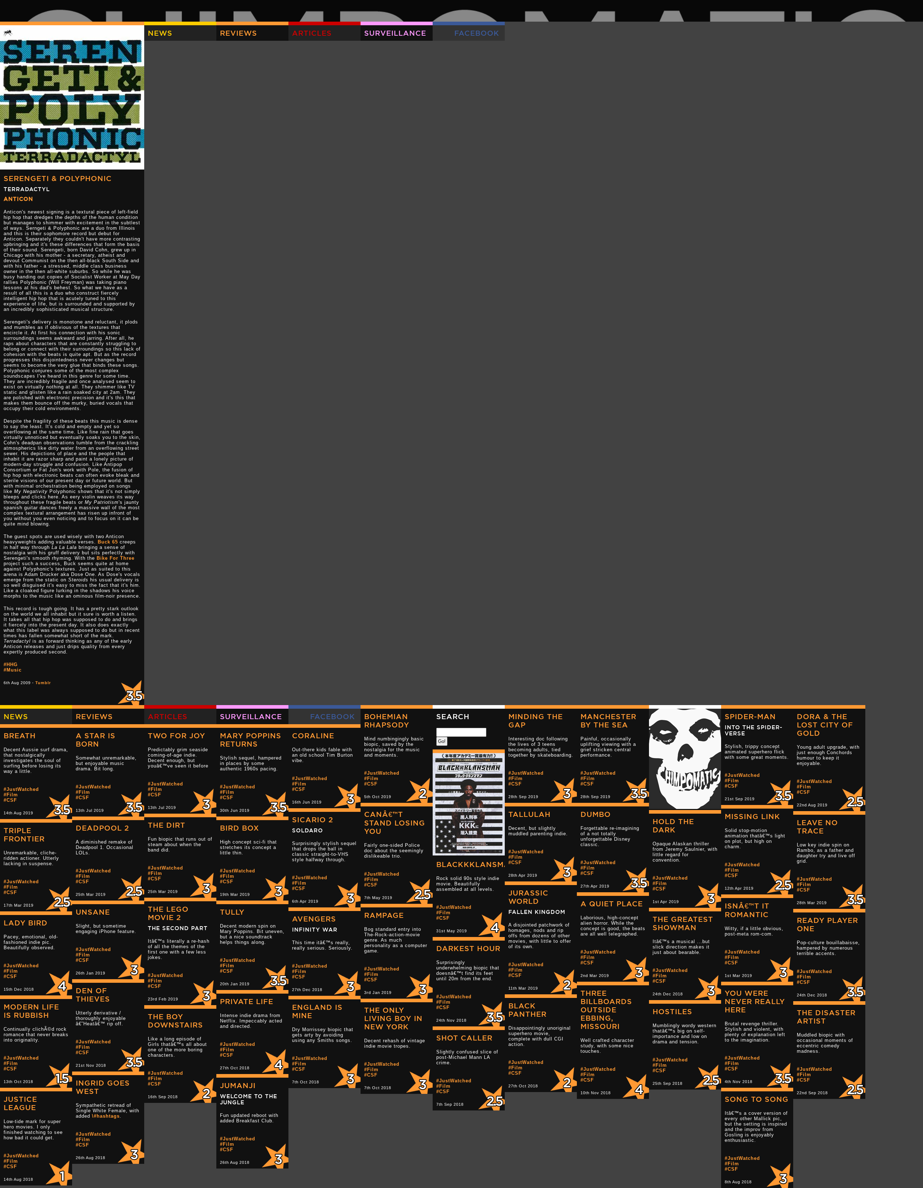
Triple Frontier (24, 834)
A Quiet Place (611, 903)
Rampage (384, 915)
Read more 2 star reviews (418, 788)
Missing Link (752, 816)
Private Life (246, 1001)
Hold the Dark (673, 825)
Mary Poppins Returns (250, 739)
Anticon (18, 199)
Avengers (314, 919)
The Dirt (166, 825)
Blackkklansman (476, 864)
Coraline (313, 735)
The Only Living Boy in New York (393, 1018)
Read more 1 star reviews (57, 1171)
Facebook (476, 33)
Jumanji (238, 1085)
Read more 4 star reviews (490, 922)
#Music (13, 670)
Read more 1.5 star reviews (57, 1073)
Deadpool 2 (102, 828)
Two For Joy (176, 735)
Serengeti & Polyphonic (58, 178)
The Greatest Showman (683, 923)
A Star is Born (95, 739)
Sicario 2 (312, 819)
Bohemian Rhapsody (386, 720)
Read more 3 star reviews (562, 788)
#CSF (370, 784)
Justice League (20, 1103)
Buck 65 (108, 542)
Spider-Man (750, 716)
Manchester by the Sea (608, 720)
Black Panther (527, 1010)
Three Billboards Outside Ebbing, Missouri (606, 1009)
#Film (371, 778)
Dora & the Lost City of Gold (825, 724)
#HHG (11, 664)
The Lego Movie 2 (168, 913)
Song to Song (757, 1099)
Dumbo (595, 814)
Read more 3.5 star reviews (634, 788)
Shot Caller (464, 1038)
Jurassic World (528, 897)
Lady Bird (26, 923)
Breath (20, 735)
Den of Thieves (93, 994)
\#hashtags (106, 1116)
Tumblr (43, 683)
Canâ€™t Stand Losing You (394, 822)
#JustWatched (381, 773)
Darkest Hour (468, 948)
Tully (232, 912)
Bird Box (239, 828)
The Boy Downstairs (175, 1020)
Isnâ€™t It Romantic (747, 910)
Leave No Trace (817, 826)
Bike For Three (115, 558)
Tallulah (529, 814)
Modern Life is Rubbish (31, 1011)
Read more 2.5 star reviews (850, 796)
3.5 (129, 690)
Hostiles (672, 1011)
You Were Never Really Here (755, 1001)
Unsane (93, 912)
